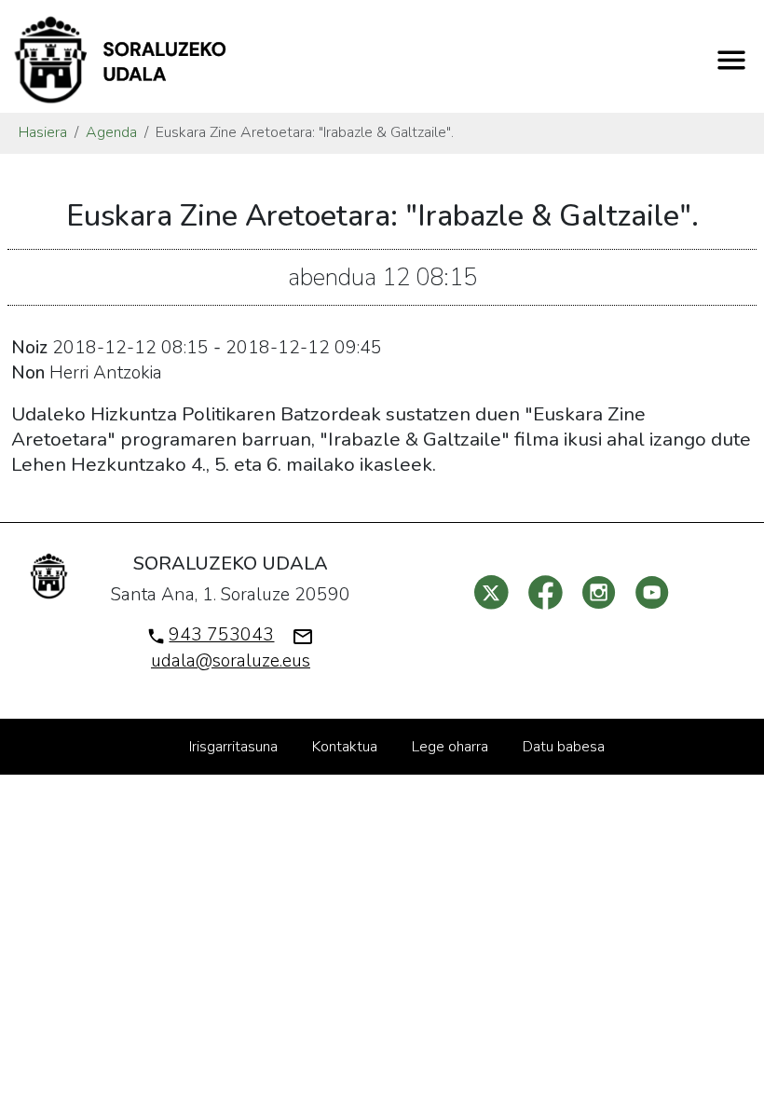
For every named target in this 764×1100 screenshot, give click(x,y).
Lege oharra (450, 746)
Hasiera (43, 132)
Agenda (111, 132)
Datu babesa (564, 746)
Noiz (29, 348)
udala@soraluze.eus (230, 661)
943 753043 (221, 635)
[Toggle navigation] (731, 60)
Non (28, 373)
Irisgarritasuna (233, 746)
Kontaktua (344, 746)
